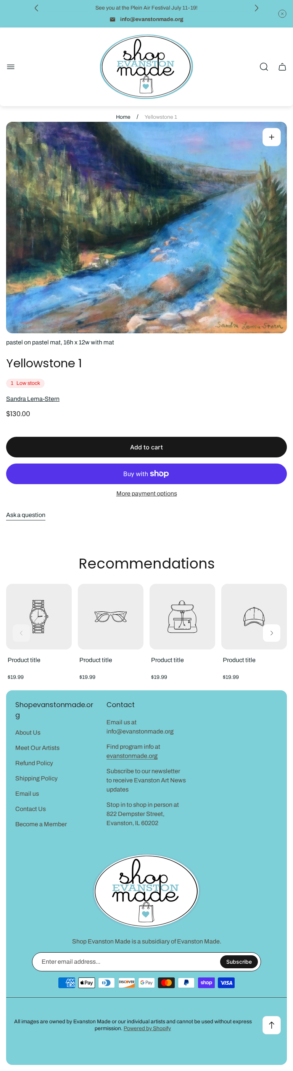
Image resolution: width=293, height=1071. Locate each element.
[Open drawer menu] (10, 67)
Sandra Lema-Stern (33, 399)
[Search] (264, 66)
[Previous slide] (36, 8)
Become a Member (41, 824)
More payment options (146, 493)
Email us (27, 793)
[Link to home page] (146, 891)
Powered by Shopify (147, 1028)
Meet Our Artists (37, 748)
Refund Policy (34, 763)
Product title (24, 660)
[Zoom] (271, 137)
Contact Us (30, 809)
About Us (27, 732)
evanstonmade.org (132, 756)
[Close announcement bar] (282, 13)
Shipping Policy (36, 778)
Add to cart (146, 447)
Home (123, 117)
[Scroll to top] (271, 1025)
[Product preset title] (39, 616)
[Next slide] (256, 8)
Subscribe (239, 961)
